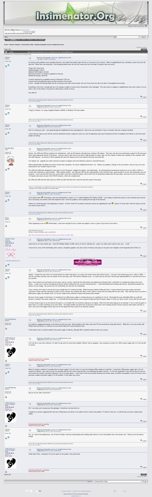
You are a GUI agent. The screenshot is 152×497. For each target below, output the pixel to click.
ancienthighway (10, 319)
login (21, 30)
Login (35, 39)
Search (23, 39)
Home (7, 39)
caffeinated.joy (10, 338)
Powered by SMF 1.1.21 (67, 491)
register (27, 30)
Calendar (30, 39)
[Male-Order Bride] (8, 170)
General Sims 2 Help (27, 44)
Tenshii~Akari (10, 239)
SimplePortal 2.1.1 (76, 496)
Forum (13, 39)
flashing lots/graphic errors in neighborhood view (49, 44)
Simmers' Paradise (14, 44)
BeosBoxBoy (9, 148)
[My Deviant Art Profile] (8, 266)
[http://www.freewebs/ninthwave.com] (8, 66)
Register (41, 39)
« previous (139, 47)
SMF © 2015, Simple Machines (83, 491)
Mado (7, 218)
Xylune (7, 57)
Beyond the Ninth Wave (34, 101)
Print (144, 49)
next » (145, 47)
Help (18, 39)
